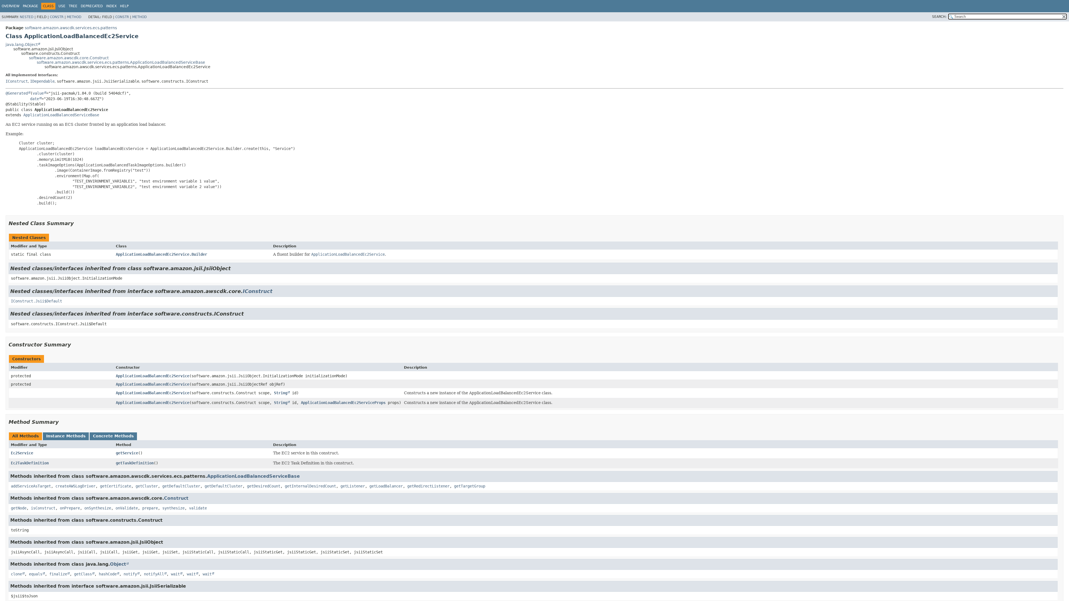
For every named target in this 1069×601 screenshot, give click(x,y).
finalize (58, 574)
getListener (352, 486)
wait (175, 574)
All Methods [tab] (25, 436)
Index (111, 6)
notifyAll (154, 574)
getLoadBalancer (386, 486)
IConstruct (17, 81)
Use (61, 6)
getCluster (147, 486)
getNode (18, 508)
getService (127, 453)
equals (35, 574)
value (38, 93)
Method (74, 17)
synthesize (173, 508)
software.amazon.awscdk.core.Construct (69, 58)
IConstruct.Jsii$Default (36, 301)
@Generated (17, 93)
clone (16, 574)
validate (198, 508)
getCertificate (115, 486)
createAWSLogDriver (75, 486)
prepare (150, 508)
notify (130, 574)
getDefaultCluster (181, 486)
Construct (176, 498)
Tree (73, 6)
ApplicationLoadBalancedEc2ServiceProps (343, 402)
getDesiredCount (263, 486)
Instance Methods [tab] (65, 436)
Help (124, 6)
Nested (26, 17)
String (280, 393)
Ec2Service (22, 453)
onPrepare (70, 508)
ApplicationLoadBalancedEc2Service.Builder (161, 254)
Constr (56, 17)
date (34, 99)
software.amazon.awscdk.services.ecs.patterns (71, 28)
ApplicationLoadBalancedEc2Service (152, 376)
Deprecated (92, 6)
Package (30, 6)
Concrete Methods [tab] (113, 436)
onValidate (127, 508)
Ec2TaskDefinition (30, 463)
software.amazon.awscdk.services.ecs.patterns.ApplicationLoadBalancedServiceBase (121, 62)
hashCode (108, 574)
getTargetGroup (469, 486)
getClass (83, 574)
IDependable (42, 81)
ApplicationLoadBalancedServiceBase (61, 115)
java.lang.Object (22, 44)
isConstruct (43, 508)
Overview (10, 6)
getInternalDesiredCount (310, 486)
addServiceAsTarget (31, 486)
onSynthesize (97, 508)
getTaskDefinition (135, 463)
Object (118, 564)
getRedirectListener (428, 486)
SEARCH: (939, 17)
